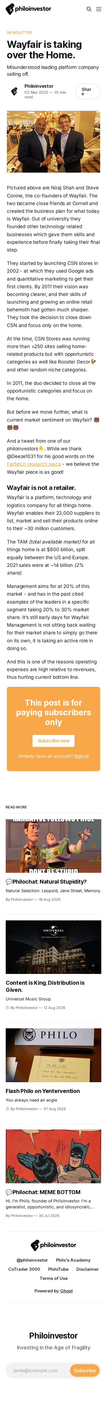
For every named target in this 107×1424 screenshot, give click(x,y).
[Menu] (98, 9)
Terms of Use (54, 1278)
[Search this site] (89, 9)
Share (86, 91)
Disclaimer (87, 1269)
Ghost (66, 1291)
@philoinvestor (32, 1260)
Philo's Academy (73, 1260)
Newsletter (19, 32)
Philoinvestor (39, 86)
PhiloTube (58, 1269)
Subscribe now (54, 740)
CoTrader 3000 (24, 1269)
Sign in (81, 756)
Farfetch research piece (34, 464)
